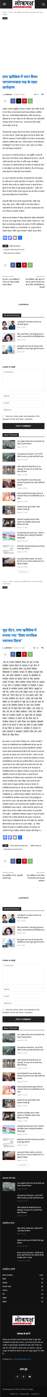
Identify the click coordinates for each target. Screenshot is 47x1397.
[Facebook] (12, 100)
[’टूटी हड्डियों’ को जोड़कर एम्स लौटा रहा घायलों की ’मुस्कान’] (9, 325)
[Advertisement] (23, 45)
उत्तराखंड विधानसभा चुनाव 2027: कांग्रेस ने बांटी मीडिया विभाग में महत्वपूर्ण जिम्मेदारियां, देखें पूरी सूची (30, 535)
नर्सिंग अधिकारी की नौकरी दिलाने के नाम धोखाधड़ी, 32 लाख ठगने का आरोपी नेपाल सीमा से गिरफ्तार (29, 469)
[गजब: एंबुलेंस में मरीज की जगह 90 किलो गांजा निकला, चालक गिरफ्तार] (9, 444)
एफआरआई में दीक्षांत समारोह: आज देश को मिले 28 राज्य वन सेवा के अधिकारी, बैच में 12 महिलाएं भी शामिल (30, 561)
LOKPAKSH (8, 94)
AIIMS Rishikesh (15, 246)
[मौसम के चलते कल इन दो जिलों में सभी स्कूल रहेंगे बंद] (9, 1243)
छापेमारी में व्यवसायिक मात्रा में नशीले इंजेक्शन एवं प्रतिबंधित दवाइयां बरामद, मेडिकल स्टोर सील (28, 521)
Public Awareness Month (12, 253)
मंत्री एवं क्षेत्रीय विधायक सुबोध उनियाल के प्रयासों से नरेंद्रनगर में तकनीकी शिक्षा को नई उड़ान (30, 495)
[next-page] (8, 358)
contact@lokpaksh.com (21, 1359)
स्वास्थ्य (11, 12)
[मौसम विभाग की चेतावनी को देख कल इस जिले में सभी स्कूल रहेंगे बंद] (9, 549)
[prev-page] (4, 358)
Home (5, 12)
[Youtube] (29, 1376)
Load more (23, 572)
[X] (18, 100)
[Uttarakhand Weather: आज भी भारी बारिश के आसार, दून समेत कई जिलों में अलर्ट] (9, 457)
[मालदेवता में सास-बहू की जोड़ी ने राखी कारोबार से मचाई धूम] (9, 510)
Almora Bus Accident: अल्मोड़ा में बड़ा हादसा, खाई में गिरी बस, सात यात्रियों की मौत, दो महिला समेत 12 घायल (30, 1255)
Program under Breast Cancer (14, 249)
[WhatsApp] (30, 100)
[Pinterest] (24, 100)
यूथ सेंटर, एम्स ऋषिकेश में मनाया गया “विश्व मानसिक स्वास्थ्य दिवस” (11, 282)
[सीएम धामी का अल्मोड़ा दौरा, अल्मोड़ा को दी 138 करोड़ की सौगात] (9, 1231)
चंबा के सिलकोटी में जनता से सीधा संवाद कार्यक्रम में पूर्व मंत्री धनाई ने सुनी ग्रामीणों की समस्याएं (30, 482)
